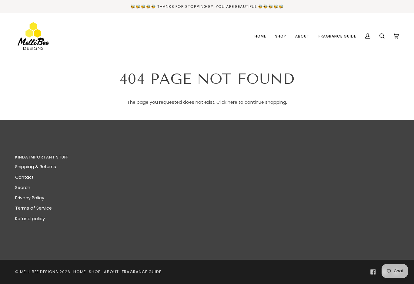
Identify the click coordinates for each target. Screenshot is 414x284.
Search (22, 187)
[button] (305, 155)
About (111, 271)
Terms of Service (33, 208)
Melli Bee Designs (39, 271)
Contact (24, 177)
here (232, 102)
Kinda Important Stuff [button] (41, 157)
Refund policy (30, 219)
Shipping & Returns (35, 167)
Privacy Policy (29, 198)
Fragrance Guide (141, 271)
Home (79, 271)
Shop (95, 271)
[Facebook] (373, 272)
